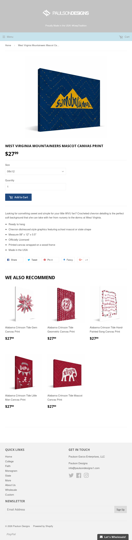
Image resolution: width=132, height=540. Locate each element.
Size (7, 165)
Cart (126, 36)
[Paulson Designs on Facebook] (78, 476)
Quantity (9, 180)
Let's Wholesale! (114, 537)
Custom (9, 494)
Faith (7, 466)
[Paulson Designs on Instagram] (86, 476)
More (8, 480)
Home (8, 45)
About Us (10, 485)
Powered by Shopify (43, 526)
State (8, 475)
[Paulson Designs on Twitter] (71, 476)
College (9, 461)
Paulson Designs (21, 526)
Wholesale (11, 489)
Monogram (11, 470)
